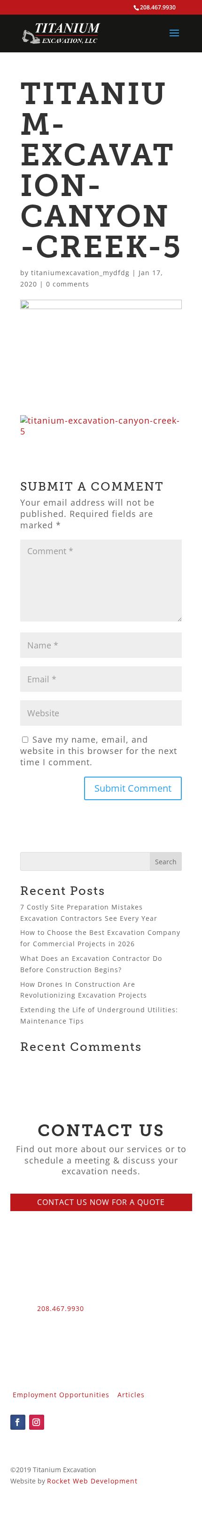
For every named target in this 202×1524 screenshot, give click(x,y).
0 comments (67, 283)
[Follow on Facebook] (17, 1422)
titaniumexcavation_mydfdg (80, 272)
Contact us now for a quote (101, 1202)
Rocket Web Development (92, 1480)
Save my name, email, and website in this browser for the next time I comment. (98, 751)
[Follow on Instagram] (36, 1422)
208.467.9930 (60, 1308)
